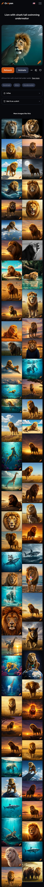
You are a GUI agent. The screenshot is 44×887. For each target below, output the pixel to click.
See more (35, 78)
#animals (6, 85)
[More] (31, 70)
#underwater (28, 85)
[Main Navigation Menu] (40, 3)
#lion (17, 85)
